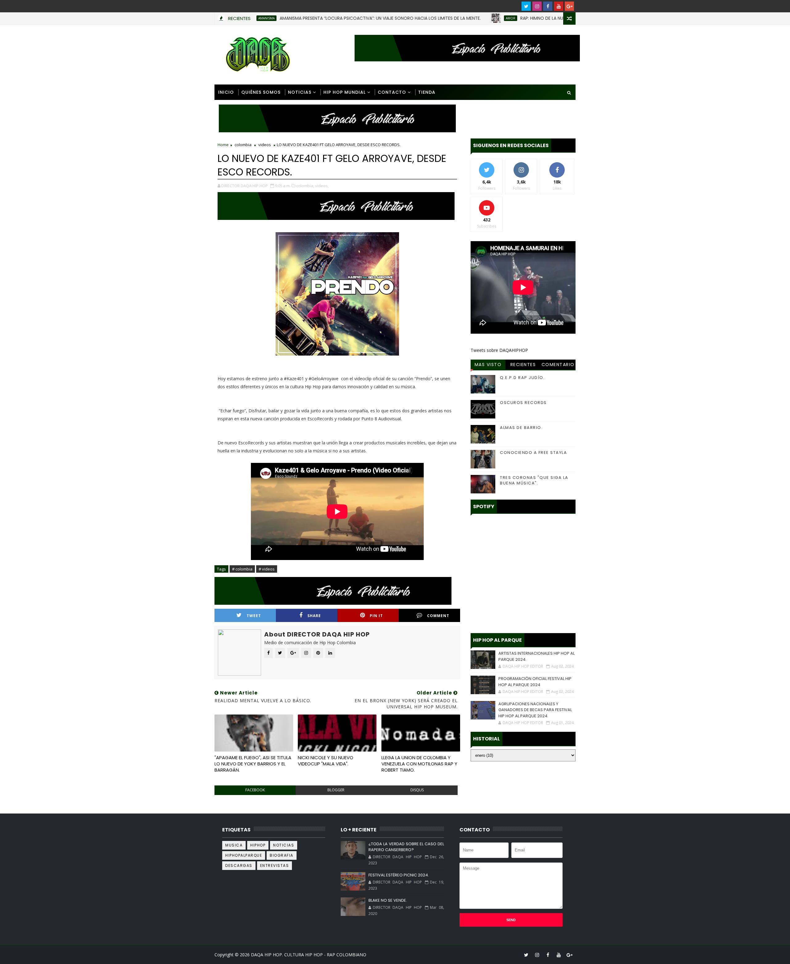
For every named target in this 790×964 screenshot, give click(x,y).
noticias (283, 845)
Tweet (254, 615)
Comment (438, 615)
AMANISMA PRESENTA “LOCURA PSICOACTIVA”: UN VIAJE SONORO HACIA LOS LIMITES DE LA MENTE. (349, 18)
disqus (417, 790)
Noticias (299, 92)
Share (314, 615)
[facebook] (547, 6)
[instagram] (537, 6)
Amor (479, 18)
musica (234, 845)
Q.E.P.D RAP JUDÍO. (522, 378)
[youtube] (558, 6)
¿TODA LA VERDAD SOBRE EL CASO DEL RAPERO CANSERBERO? (406, 847)
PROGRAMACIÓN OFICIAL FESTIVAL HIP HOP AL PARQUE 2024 (535, 682)
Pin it (376, 615)
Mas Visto (488, 364)
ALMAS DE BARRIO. (521, 428)
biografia (281, 855)
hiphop (257, 845)
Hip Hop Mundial (344, 92)
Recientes (523, 364)
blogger (335, 790)
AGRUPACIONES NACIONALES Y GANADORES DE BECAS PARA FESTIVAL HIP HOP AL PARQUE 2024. (535, 710)
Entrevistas (274, 865)
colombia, (305, 185)
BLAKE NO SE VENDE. (387, 900)
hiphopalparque (243, 855)
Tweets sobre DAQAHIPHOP (499, 350)
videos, (322, 185)
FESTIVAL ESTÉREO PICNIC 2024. (398, 875)
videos (264, 144)
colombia (243, 144)
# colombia (242, 569)
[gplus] (569, 6)
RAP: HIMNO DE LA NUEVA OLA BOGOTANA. (532, 18)
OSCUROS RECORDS (523, 403)
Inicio (226, 92)
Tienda (426, 92)
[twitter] (526, 6)
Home (223, 144)
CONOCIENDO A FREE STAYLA (533, 452)
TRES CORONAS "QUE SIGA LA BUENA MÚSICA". (534, 480)
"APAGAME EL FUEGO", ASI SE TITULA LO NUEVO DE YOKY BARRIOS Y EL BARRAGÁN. (252, 763)
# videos (267, 569)
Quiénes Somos (261, 92)
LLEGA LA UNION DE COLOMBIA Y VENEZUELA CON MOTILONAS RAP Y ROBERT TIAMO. (419, 763)
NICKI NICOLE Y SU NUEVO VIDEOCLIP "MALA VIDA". (325, 760)
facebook (255, 790)
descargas (238, 865)
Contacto (392, 92)
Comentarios (558, 365)
